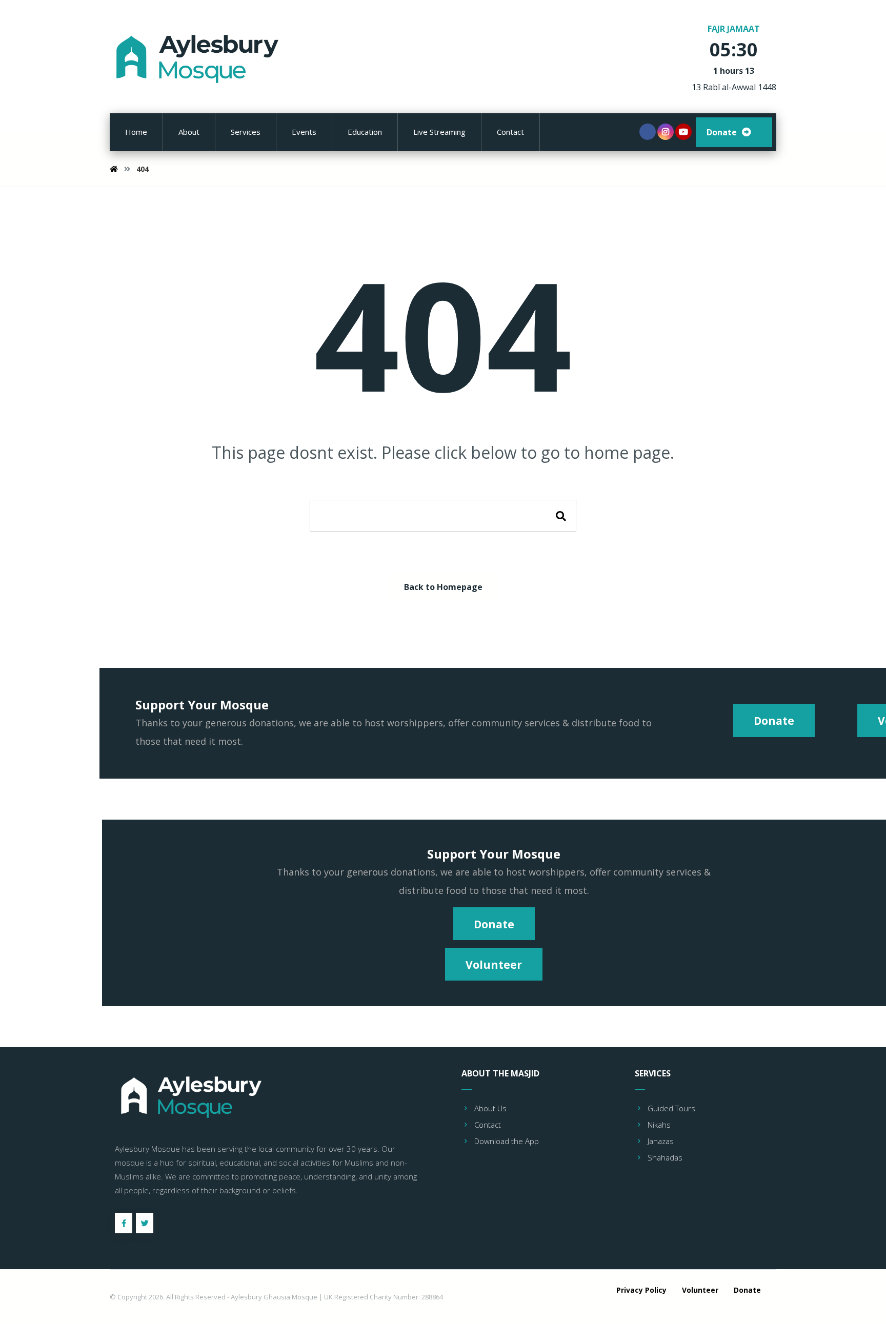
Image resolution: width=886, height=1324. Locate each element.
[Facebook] (647, 132)
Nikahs (659, 1124)
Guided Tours (671, 1108)
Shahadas (665, 1157)
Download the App (506, 1141)
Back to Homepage (443, 587)
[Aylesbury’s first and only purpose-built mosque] (199, 59)
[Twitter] (144, 1223)
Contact (487, 1124)
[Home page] (114, 169)
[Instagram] (665, 132)
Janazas (661, 1141)
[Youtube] (683, 132)
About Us (490, 1108)
